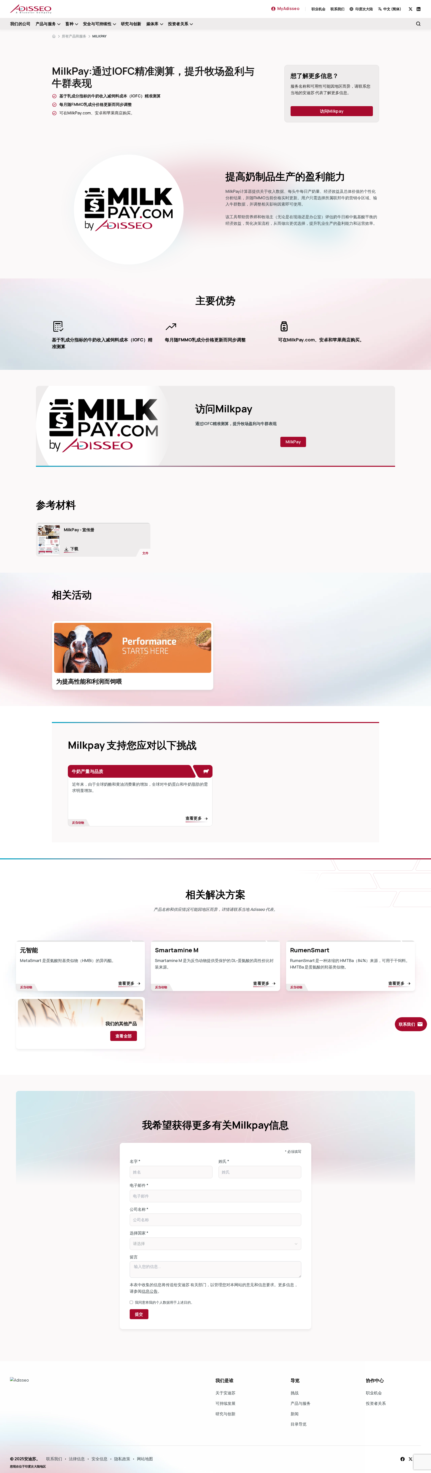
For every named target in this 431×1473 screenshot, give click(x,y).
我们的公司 (20, 23)
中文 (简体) (392, 8)
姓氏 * (223, 1161)
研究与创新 (131, 23)
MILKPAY (99, 36)
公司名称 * (139, 1209)
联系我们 (337, 8)
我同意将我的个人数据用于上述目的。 (164, 1302)
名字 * (135, 1161)
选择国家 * (139, 1233)
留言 (134, 1257)
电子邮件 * (139, 1185)
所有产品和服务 (74, 36)
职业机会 (318, 8)
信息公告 (150, 1291)
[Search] (418, 23)
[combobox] (393, 8)
